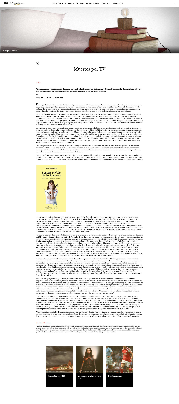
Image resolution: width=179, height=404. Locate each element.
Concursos (106, 3)
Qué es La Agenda (59, 3)
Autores (71, 3)
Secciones (80, 3)
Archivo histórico (92, 3)
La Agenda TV (117, 3)
